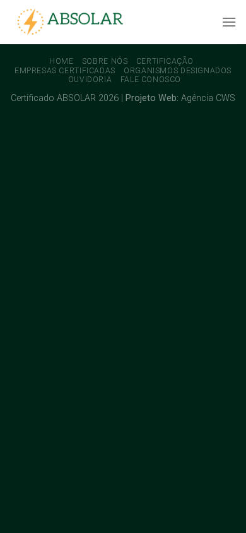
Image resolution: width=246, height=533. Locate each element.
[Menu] (229, 21)
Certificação (165, 61)
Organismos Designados (177, 70)
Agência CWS (208, 98)
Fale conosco (150, 79)
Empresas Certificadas (65, 70)
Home (61, 61)
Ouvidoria (90, 79)
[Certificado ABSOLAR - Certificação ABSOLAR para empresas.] (72, 22)
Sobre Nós (105, 61)
